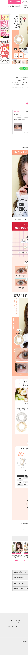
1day (25, 7)
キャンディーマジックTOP (17, 12)
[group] (17, 551)
